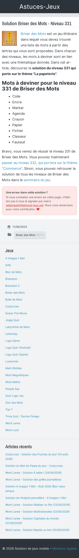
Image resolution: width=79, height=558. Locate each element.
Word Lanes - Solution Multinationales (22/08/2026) (37, 511)
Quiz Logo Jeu (14, 395)
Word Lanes (12, 423)
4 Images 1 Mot (15, 258)
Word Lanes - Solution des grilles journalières (33, 479)
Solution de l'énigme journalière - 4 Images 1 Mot (35, 497)
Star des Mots (14, 402)
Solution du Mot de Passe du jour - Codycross (34, 465)
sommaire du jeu (37, 180)
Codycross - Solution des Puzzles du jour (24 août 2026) (36, 456)
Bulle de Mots (13, 299)
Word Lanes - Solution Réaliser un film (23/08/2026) (37, 504)
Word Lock (12, 430)
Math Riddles (13, 368)
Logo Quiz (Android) (18, 347)
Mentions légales (64, 548)
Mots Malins (12, 382)
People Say (12, 388)
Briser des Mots (33, 34)
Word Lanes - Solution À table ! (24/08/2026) (33, 472)
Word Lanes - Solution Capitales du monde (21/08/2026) (32, 521)
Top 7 (8, 409)
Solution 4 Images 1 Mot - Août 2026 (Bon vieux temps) (35, 489)
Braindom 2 (12, 285)
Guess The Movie (16, 313)
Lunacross (11, 361)
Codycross (12, 306)
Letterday (11, 333)
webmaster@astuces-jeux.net (24, 205)
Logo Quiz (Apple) (16, 354)
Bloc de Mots (13, 272)
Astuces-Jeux (39, 6)
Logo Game (12, 340)
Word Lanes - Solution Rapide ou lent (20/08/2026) (37, 529)
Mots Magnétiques (17, 375)
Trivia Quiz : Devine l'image (22, 416)
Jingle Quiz (12, 320)
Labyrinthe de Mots (17, 327)
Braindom (11, 278)
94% (8, 265)
